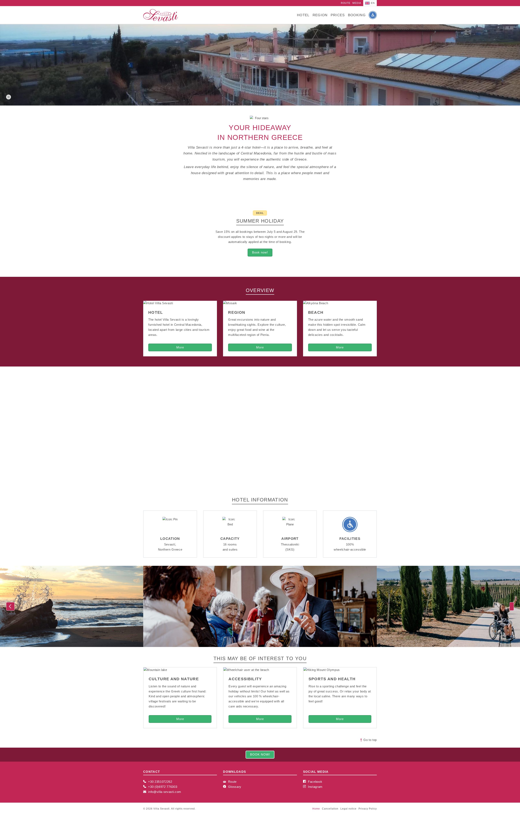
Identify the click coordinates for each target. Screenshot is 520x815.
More (180, 347)
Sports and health (332, 679)
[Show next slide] (511, 606)
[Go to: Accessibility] (373, 15)
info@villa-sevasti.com (164, 791)
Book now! (260, 252)
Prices (338, 15)
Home (316, 808)
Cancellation (330, 808)
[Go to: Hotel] (180, 303)
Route (345, 3)
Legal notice (348, 808)
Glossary (234, 786)
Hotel (303, 15)
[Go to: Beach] (340, 303)
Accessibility (245, 679)
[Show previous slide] (10, 606)
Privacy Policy (368, 808)
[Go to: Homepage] (160, 15)
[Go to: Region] (260, 303)
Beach (316, 312)
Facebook (314, 781)
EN (373, 3)
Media (356, 3)
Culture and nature (174, 679)
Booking (357, 15)
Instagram (315, 786)
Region (320, 15)
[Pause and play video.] (8, 97)
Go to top (369, 740)
